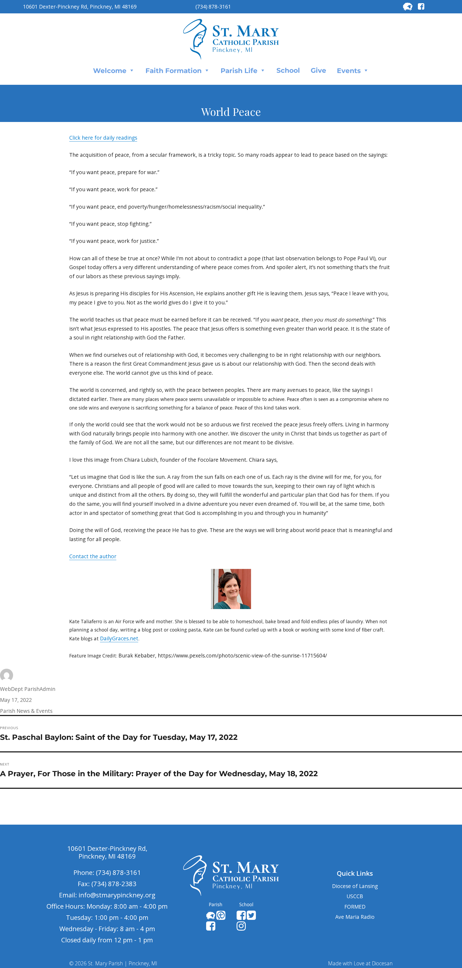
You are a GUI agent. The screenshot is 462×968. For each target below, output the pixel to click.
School (288, 70)
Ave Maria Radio (355, 916)
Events (349, 71)
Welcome (109, 71)
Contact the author (92, 556)
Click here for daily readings (103, 137)
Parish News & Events (26, 710)
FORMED (354, 906)
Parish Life (239, 71)
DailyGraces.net (119, 638)
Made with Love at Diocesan (360, 963)
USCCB (354, 896)
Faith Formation (173, 71)
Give (318, 70)
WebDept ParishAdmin (27, 688)
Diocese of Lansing (355, 886)
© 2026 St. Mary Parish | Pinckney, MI (113, 963)
